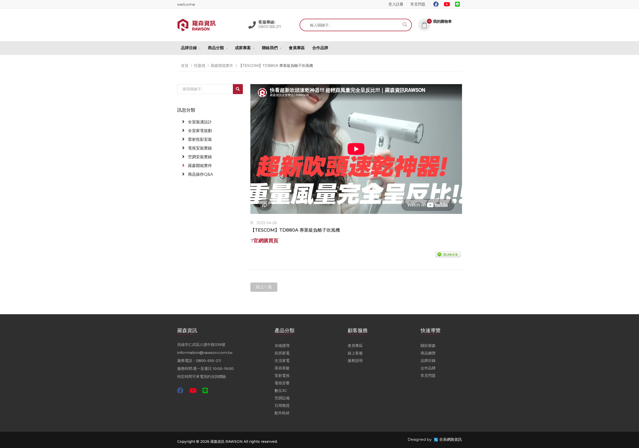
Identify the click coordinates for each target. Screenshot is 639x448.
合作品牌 (320, 47)
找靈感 (199, 65)
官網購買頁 (265, 241)
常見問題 (417, 4)
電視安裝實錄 (199, 148)
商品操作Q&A (200, 174)
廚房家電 (282, 353)
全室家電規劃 (199, 130)
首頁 (184, 65)
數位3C (281, 390)
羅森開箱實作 (222, 65)
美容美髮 (282, 368)
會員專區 (297, 47)
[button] (440, 21)
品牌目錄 (189, 47)
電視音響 (282, 383)
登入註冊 (395, 4)
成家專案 (243, 47)
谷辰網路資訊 (450, 439)
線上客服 (355, 353)
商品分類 (216, 47)
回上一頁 (264, 287)
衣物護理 (282, 345)
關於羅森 (428, 345)
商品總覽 (428, 353)
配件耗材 (282, 413)
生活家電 (282, 360)
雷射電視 (282, 375)
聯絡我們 (270, 47)
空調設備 (282, 398)
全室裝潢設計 (199, 122)
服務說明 (355, 360)
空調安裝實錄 (199, 156)
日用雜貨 (282, 405)
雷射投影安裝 (199, 139)
